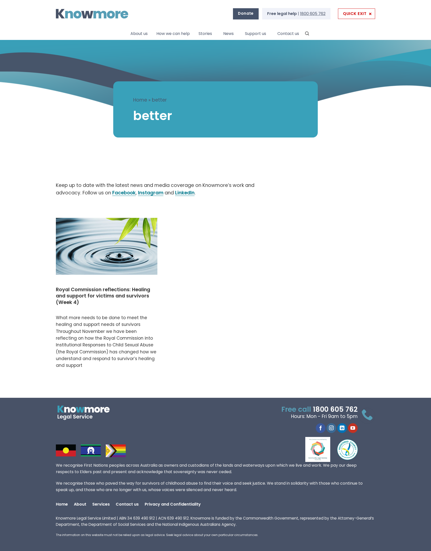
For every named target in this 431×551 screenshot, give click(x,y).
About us (139, 33)
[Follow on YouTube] (353, 428)
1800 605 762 (312, 13)
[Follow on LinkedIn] (342, 428)
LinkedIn (185, 192)
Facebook (124, 192)
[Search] (307, 33)
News (228, 33)
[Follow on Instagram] (331, 428)
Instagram (150, 192)
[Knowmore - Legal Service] (92, 14)
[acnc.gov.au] (347, 449)
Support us (255, 33)
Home (140, 100)
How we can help (173, 33)
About (80, 504)
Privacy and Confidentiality (173, 504)
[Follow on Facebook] (320, 428)
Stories (205, 33)
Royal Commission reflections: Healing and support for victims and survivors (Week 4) (103, 296)
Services (101, 504)
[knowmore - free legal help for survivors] (86, 412)
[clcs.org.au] (321, 449)
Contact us (288, 33)
